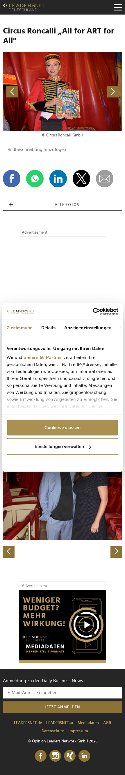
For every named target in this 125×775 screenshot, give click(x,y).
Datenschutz (53, 731)
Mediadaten (88, 723)
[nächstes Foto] (92, 91)
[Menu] (117, 7)
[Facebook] (41, 756)
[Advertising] (62, 626)
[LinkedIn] (84, 756)
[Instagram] (55, 756)
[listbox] (62, 499)
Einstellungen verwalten (59, 446)
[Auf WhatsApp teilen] (35, 178)
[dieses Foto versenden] (104, 178)
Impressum (78, 731)
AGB (107, 723)
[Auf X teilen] (81, 178)
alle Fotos (67, 205)
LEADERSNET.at (59, 723)
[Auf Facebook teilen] (11, 178)
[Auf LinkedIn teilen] (58, 178)
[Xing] (70, 756)
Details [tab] (48, 327)
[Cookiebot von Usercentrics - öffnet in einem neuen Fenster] (92, 311)
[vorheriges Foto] (33, 91)
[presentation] (9, 552)
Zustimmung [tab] (20, 327)
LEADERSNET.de (28, 723)
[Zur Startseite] (23, 7)
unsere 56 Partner (43, 357)
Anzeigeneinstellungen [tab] (87, 327)
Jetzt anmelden (62, 707)
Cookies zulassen (62, 427)
